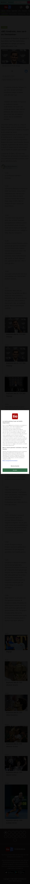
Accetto (15, 470)
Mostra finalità (15, 466)
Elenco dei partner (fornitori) (10, 460)
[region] (15, 442)
